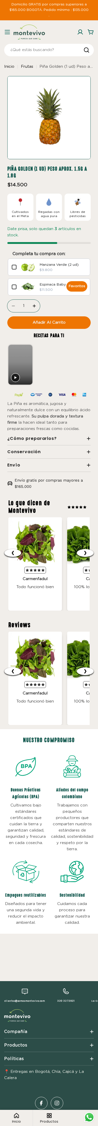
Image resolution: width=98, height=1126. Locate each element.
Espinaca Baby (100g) (59, 284)
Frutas (27, 67)
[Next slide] (84, 365)
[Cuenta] (80, 32)
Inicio (9, 67)
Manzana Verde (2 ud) (59, 265)
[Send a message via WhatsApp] (89, 1117)
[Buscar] (86, 50)
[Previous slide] (13, 365)
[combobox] (49, 50)
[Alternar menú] (7, 32)
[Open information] (26, 766)
